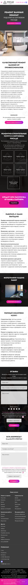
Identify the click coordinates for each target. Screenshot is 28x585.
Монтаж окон (4, 535)
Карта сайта (20, 569)
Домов (16, 498)
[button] (25, 291)
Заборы (3, 528)
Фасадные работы (20, 512)
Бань (16, 502)
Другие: (3, 524)
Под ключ (3, 498)
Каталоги (7, 539)
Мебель (3, 539)
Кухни (2, 502)
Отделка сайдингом (20, 514)
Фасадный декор (19, 521)
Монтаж (3, 514)
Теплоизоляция (5, 518)
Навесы (3, 537)
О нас (2, 550)
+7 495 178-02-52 (20, 2)
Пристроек (17, 504)
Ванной (3, 504)
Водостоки (3, 521)
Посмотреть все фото (14, 301)
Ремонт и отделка (5, 495)
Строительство (19, 495)
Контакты (3, 554)
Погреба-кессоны (5, 533)
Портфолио (3, 552)
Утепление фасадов (20, 518)
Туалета (3, 506)
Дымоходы (3, 530)
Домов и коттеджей (6, 508)
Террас (16, 506)
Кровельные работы (6, 512)
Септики (3, 526)
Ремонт (3, 516)
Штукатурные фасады (20, 516)
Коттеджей (17, 500)
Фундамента (18, 508)
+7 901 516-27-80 (5, 559)
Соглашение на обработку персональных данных (14, 412)
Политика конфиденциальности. (19, 575)
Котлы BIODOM (4, 541)
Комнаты (3, 500)
